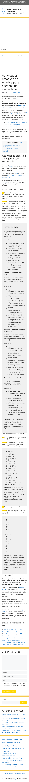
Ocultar (20, 142)
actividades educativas (10, 634)
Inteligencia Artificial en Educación (17, 1)
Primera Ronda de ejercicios (13, 148)
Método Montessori (6, 767)
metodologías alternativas (12, 765)
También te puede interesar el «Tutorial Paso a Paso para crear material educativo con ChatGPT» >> (16, 124)
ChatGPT (9, 166)
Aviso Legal (14, 775)
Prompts (4, 182)
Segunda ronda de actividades (14, 150)
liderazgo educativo (6, 762)
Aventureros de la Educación (14, 10)
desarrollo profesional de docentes (13, 749)
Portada (4, 1)
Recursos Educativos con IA (8, 2)
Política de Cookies (8, 773)
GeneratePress (14, 780)
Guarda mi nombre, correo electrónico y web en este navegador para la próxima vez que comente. (14, 685)
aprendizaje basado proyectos (11, 742)
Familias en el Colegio (9, 754)
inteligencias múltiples (6, 760)
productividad (15, 767)
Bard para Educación (5, 744)
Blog (8, 1)
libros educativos (16, 760)
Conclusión (5, 151)
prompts (16, 173)
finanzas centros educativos (8, 755)
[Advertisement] (14, 32)
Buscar (4, 699)
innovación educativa (14, 636)
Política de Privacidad (20, 773)
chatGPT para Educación (10, 746)
